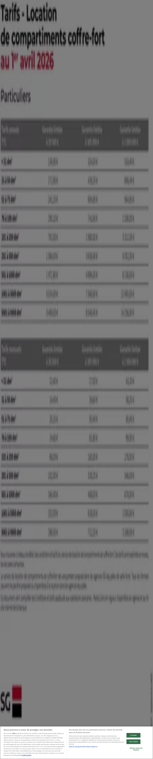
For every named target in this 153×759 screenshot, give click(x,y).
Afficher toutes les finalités (136, 749)
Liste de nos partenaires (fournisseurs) (83, 747)
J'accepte (133, 735)
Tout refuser (133, 742)
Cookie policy (26, 755)
